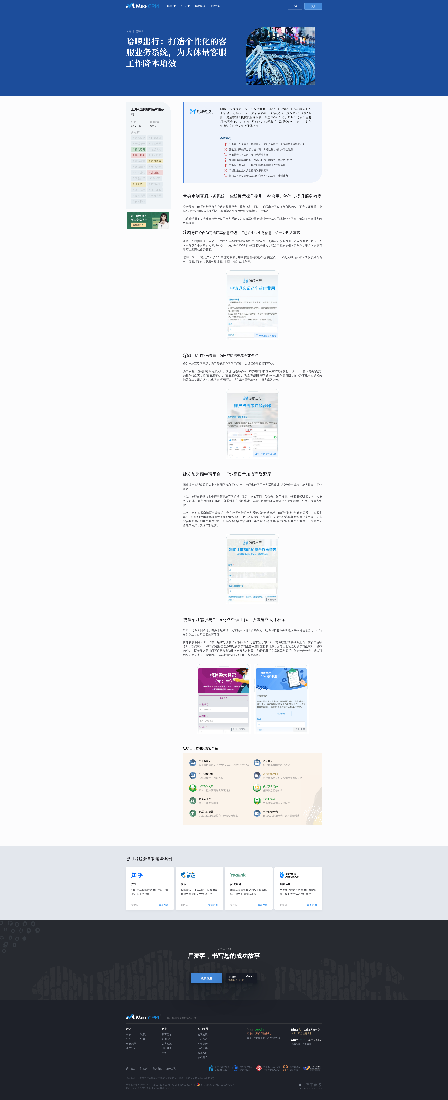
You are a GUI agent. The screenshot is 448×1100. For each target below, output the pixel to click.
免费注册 (206, 978)
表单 (128, 1034)
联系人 (143, 1034)
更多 (164, 1052)
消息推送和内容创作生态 (259, 1033)
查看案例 (164, 905)
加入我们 (157, 1068)
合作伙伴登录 (274, 1037)
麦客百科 (295, 1044)
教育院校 (167, 1034)
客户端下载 (259, 1037)
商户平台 (131, 1048)
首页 (249, 1037)
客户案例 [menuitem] (200, 6)
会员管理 (131, 1043)
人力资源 (167, 1043)
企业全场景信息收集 (301, 1033)
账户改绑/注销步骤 (265, 453)
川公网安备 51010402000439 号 (218, 1084)
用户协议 (171, 1068)
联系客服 (307, 1044)
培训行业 (167, 1039)
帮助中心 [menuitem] (215, 6)
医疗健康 (167, 1048)
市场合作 (144, 1068)
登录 (294, 6)
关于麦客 (130, 1068)
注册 (313, 6)
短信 (142, 1039)
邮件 (128, 1039)
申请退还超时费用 (265, 335)
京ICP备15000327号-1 (183, 1084)
